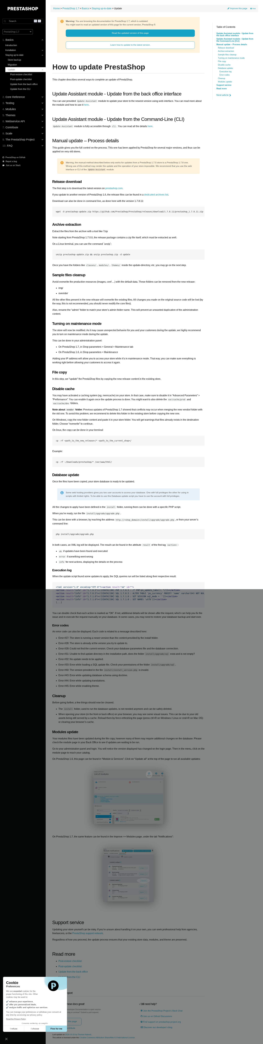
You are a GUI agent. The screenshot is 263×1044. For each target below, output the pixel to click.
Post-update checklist (21, 79)
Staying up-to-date (101, 8)
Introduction (11, 45)
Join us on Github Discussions (157, 1016)
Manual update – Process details (231, 44)
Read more (221, 89)
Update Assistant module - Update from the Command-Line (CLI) (234, 40)
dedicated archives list (156, 194)
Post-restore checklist (21, 74)
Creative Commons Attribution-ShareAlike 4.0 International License (107, 1038)
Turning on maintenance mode (231, 58)
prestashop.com (114, 188)
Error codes (224, 75)
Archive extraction (226, 51)
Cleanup (221, 78)
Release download (226, 48)
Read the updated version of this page (130, 33)
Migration (12, 64)
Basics (85, 8)
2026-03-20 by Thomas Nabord (78, 1035)
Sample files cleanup (227, 55)
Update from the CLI (20, 89)
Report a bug (11, 161)
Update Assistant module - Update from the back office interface (234, 34)
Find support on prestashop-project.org (161, 1022)
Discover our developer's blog (157, 1027)
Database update (225, 68)
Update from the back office (24, 84)
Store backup (14, 60)
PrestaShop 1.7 (70, 8)
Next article (222, 95)
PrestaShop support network (87, 933)
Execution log (225, 72)
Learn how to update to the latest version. (130, 45)
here (86, 105)
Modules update (225, 82)
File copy (222, 61)
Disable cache (224, 65)
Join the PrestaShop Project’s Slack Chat (162, 1011)
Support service (223, 85)
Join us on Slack (13, 165)
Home (56, 8)
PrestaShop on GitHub (15, 157)
